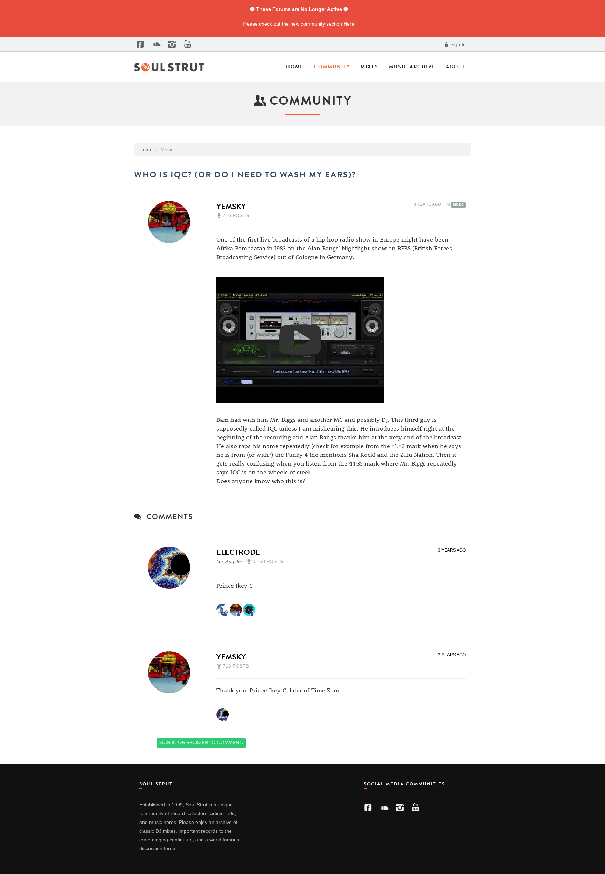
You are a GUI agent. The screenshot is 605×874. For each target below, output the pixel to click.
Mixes (369, 66)
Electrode (238, 552)
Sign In (457, 44)
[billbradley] (249, 609)
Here (348, 24)
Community (332, 66)
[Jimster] (222, 609)
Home (295, 66)
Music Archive (412, 66)
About (456, 66)
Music (458, 205)
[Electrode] (171, 568)
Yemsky (231, 206)
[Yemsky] (171, 222)
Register (197, 742)
